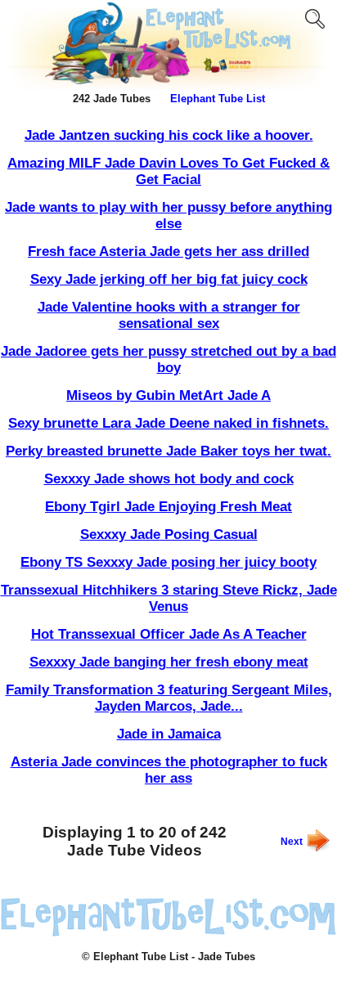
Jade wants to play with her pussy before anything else (168, 215)
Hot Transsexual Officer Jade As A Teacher (169, 634)
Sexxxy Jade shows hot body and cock (169, 479)
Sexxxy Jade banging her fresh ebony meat (168, 662)
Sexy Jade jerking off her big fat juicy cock (169, 279)
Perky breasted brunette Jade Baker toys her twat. (168, 451)
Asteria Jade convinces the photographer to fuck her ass (169, 770)
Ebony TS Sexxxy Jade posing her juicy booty (168, 562)
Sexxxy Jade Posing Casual (169, 534)
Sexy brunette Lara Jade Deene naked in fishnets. (168, 423)
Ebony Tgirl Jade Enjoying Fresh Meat (168, 506)
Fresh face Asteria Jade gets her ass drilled (168, 251)
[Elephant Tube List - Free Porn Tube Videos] (168, 86)
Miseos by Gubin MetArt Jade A (168, 395)
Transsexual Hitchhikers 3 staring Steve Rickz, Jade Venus (169, 598)
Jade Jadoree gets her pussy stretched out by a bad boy (168, 359)
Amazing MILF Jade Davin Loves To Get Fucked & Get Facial (168, 171)
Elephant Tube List (217, 98)
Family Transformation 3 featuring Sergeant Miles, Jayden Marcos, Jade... (169, 698)
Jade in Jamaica (169, 734)
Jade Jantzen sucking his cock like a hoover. (169, 135)
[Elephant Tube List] (168, 933)
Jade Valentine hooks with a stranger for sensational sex (169, 315)
